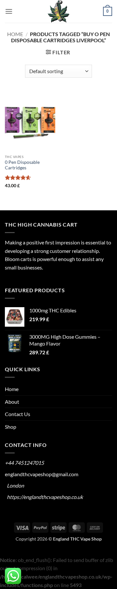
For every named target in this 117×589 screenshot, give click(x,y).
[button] (9, 11)
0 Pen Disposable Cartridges (22, 165)
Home (15, 34)
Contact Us (17, 414)
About (12, 402)
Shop (10, 427)
